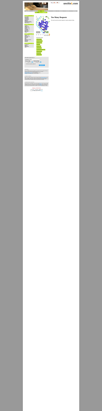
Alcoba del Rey (27, 26)
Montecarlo (26, 31)
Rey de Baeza (27, 17)
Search (42, 65)
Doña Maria (26, 20)
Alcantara (26, 37)
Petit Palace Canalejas (28, 39)
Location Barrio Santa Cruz (41, 49)
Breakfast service (39, 42)
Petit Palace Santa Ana (28, 21)
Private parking (39, 39)
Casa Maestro (27, 44)
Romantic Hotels (39, 51)
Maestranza (26, 45)
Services (40, 83)
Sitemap (76, 0)
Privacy (42, 90)
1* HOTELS (26, 43)
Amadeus (26, 25)
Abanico (26, 28)
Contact (74, 0)
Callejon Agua (27, 46)
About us (71, 0)
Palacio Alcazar (27, 22)
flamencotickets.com (44, 77)
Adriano (26, 35)
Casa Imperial (27, 19)
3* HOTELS (26, 24)
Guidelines (26, 73)
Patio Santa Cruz (27, 36)
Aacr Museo (26, 29)
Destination (27, 59)
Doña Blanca (26, 40)
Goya (25, 38)
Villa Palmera (27, 18)
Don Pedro (26, 41)
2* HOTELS (26, 33)
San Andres (26, 30)
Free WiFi (38, 44)
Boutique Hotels (39, 54)
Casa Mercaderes (27, 27)
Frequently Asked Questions (28, 72)
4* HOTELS (26, 15)
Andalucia (44, 12)
